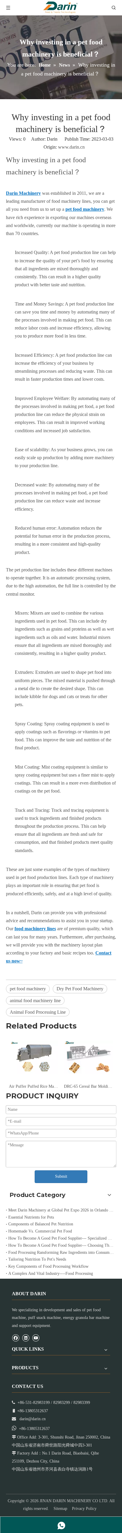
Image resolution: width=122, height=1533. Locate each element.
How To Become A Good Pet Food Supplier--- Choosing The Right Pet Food (61, 1245)
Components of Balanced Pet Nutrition (40, 1224)
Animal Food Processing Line (38, 1012)
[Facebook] (15, 1337)
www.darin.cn (71, 147)
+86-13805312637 (34, 1428)
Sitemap (60, 1508)
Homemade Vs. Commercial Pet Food (40, 1231)
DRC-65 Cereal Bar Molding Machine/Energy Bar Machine (88, 1086)
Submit (61, 1176)
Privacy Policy (84, 1508)
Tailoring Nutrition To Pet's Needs (37, 1259)
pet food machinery (28, 988)
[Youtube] (35, 1337)
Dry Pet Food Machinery (80, 988)
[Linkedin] (25, 1337)
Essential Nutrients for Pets (31, 1217)
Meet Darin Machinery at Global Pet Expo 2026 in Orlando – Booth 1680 (61, 1210)
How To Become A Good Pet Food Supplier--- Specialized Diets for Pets (61, 1238)
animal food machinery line (35, 1000)
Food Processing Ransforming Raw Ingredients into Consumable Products (61, 1252)
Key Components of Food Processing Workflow (48, 1266)
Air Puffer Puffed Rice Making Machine (33, 1086)
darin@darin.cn (33, 1419)
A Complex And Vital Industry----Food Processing (50, 1273)
